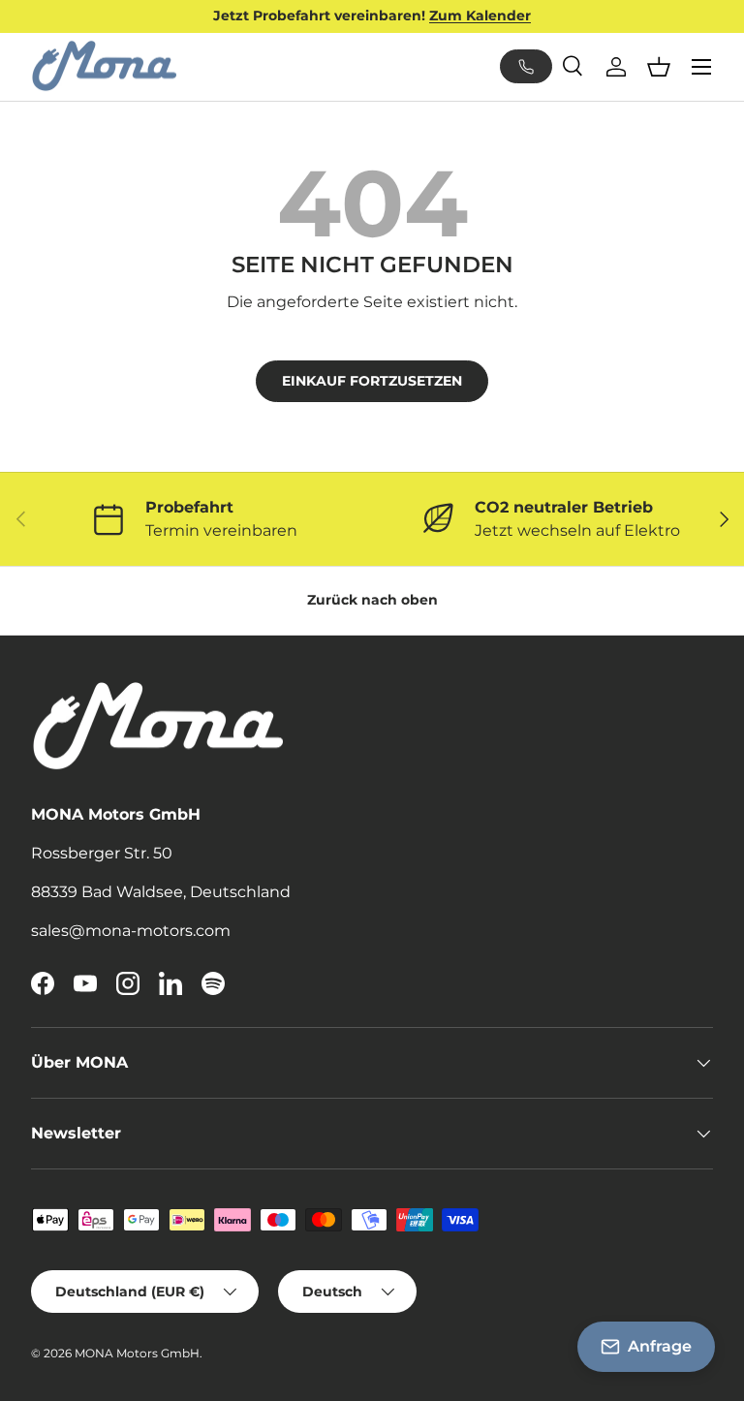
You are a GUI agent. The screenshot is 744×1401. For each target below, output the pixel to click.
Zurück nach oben (372, 599)
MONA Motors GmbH (137, 1353)
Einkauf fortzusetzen (372, 380)
